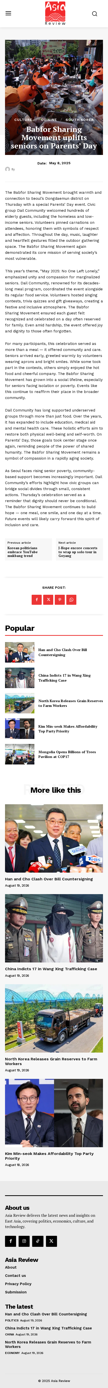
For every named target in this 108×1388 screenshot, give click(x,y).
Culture (23, 119)
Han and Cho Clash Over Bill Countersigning (62, 652)
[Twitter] (48, 600)
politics (11, 1320)
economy (12, 1353)
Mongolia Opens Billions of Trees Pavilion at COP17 (67, 754)
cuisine (49, 119)
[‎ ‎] (8, 169)
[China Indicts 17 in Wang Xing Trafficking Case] (19, 678)
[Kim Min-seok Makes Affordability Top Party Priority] (19, 728)
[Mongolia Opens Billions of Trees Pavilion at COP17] (19, 754)
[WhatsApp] (71, 600)
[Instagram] (24, 1241)
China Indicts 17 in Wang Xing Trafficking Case (64, 678)
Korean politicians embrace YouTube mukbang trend (23, 552)
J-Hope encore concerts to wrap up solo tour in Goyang (78, 552)
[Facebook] (37, 600)
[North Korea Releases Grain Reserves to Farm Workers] (19, 703)
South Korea (80, 119)
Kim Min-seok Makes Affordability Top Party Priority (67, 729)
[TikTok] (37, 1241)
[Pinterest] (60, 600)
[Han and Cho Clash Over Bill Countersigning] (19, 652)
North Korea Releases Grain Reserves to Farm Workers (51, 1061)
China (9, 1334)
